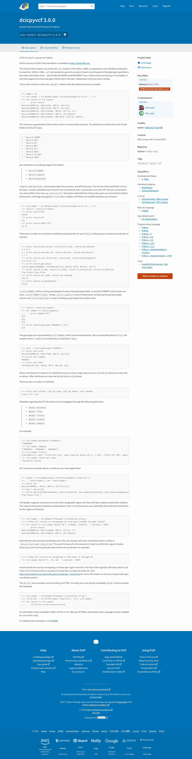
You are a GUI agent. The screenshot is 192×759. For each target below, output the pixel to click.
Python (145, 230)
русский (136, 731)
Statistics (78, 664)
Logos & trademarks (78, 668)
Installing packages (42, 657)
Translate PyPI (112, 664)
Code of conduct (147, 664)
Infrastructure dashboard (77, 660)
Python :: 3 (147, 233)
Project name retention (42, 668)
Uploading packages (42, 660)
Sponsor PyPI (113, 668)
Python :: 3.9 (147, 240)
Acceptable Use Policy (147, 671)
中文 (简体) (114, 731)
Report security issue (149, 660)
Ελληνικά (95, 731)
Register (166, 6)
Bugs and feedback (114, 657)
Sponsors (143, 6)
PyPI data (143, 79)
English (145, 210)
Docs (131, 6)
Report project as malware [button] (155, 276)
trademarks (122, 702)
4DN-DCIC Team (152, 127)
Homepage (146, 62)
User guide (42, 664)
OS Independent (149, 219)
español (44, 731)
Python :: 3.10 (148, 243)
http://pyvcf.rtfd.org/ (80, 63)
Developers (147, 187)
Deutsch (104, 731)
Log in (155, 6)
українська (85, 731)
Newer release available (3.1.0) (154, 89)
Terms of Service (147, 657)
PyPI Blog (77, 657)
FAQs (43, 671)
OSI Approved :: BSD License (155, 199)
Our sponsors (78, 671)
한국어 (161, 731)
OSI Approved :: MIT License (155, 202)
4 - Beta (145, 179)
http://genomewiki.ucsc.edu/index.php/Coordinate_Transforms (49, 574)
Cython (145, 227)
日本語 (60, 731)
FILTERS (54, 620)
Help (122, 6)
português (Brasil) (72, 731)
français (52, 731)
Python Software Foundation (94, 704)
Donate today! (96, 697)
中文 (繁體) (125, 731)
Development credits (112, 671)
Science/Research (150, 190)
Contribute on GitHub (112, 660)
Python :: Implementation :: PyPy (157, 255)
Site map (96, 712)
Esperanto (152, 731)
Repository (146, 67)
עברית (144, 731)
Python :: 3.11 (148, 246)
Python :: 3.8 (147, 237)
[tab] (28, 48)
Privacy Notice (147, 668)
